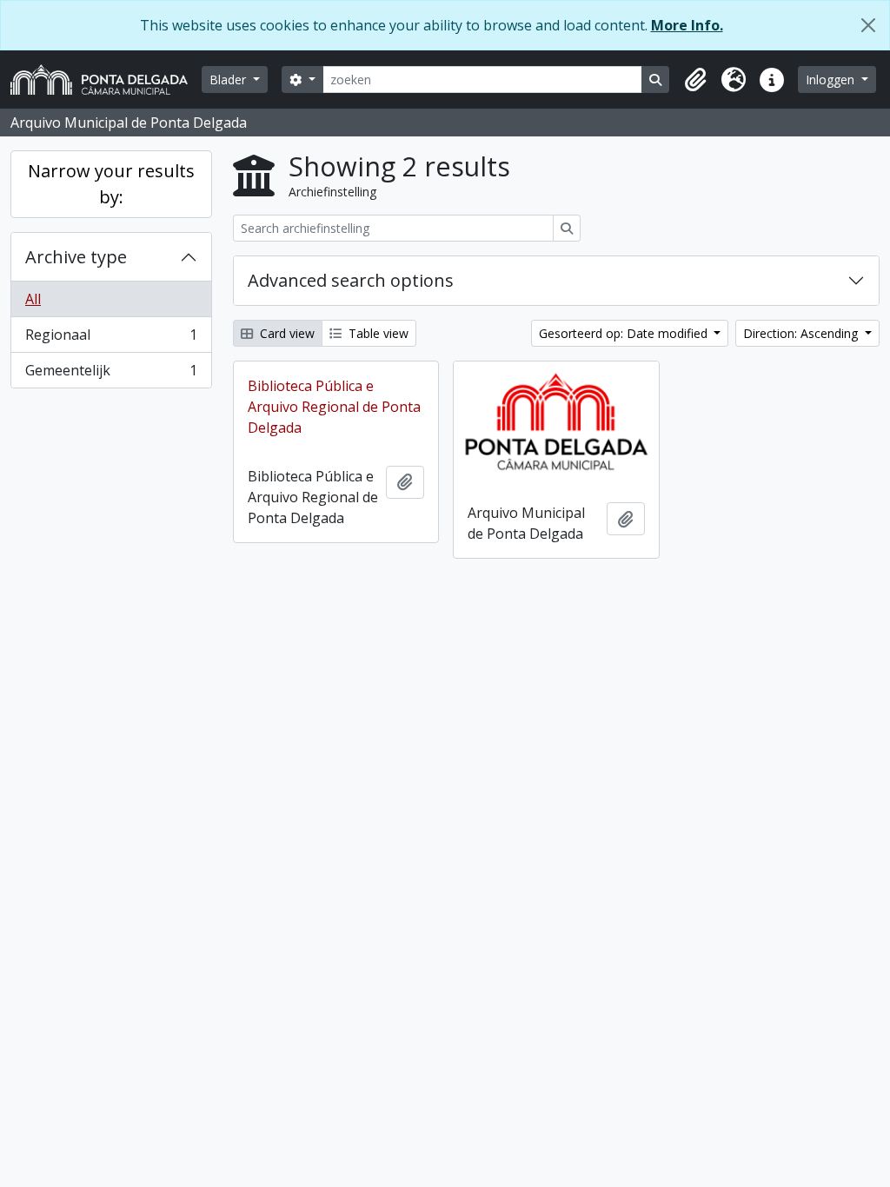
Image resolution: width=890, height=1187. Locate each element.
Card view (285, 333)
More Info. (687, 25)
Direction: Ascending (802, 333)
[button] (695, 80)
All (33, 298)
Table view (376, 333)
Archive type (76, 257)
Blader (229, 79)
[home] (106, 79)
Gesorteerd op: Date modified (625, 333)
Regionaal (110, 339)
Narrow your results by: (111, 184)
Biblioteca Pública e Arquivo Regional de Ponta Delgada (334, 406)
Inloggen (832, 79)
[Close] (868, 25)
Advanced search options (351, 280)
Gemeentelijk (110, 374)
